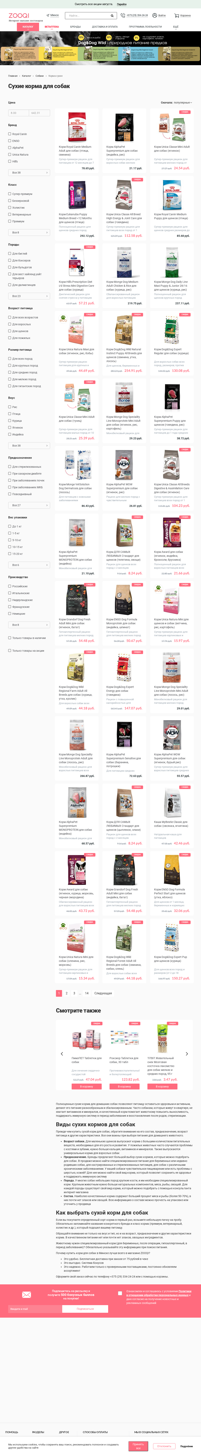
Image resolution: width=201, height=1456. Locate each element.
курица (17, 420)
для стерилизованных (26, 466)
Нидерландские (22, 600)
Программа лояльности (145, 26)
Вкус (11, 398)
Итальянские (20, 593)
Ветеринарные (21, 214)
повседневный (22, 494)
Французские (20, 606)
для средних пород (24, 372)
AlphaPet (18, 147)
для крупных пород (25, 365)
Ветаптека (52, 26)
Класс (12, 185)
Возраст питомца (20, 308)
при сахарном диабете (26, 473)
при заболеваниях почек (28, 480)
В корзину (76, 989)
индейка (18, 434)
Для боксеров (21, 260)
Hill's (15, 161)
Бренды (75, 26)
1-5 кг (16, 533)
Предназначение (20, 458)
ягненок (17, 427)
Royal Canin (19, 134)
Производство (18, 577)
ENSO (15, 140)
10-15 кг (17, 547)
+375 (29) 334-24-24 (137, 15)
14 (87, 993)
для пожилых (21, 338)
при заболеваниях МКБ (27, 487)
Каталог (28, 26)
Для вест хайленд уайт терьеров (27, 276)
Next (187, 1058)
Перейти (121, 4)
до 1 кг (17, 526)
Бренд (12, 125)
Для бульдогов (22, 267)
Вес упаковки (17, 517)
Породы (13, 244)
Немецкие (18, 613)
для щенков (20, 331)
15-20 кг (17, 553)
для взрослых (21, 324)
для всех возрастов (25, 317)
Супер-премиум (22, 194)
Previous (64, 1060)
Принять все (138, 1446)
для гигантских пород (26, 386)
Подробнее (186, 1446)
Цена (11, 102)
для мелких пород (24, 379)
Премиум (18, 221)
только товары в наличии (29, 638)
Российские (19, 586)
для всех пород (22, 358)
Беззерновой (20, 200)
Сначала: (167, 102)
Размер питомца (20, 349)
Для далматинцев (24, 285)
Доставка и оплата (105, 26)
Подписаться (85, 1308)
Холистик (18, 207)
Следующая (103, 993)
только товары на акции (28, 650)
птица (16, 413)
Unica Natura (20, 154)
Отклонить (164, 1446)
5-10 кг (16, 540)
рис (14, 407)
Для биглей (19, 253)
